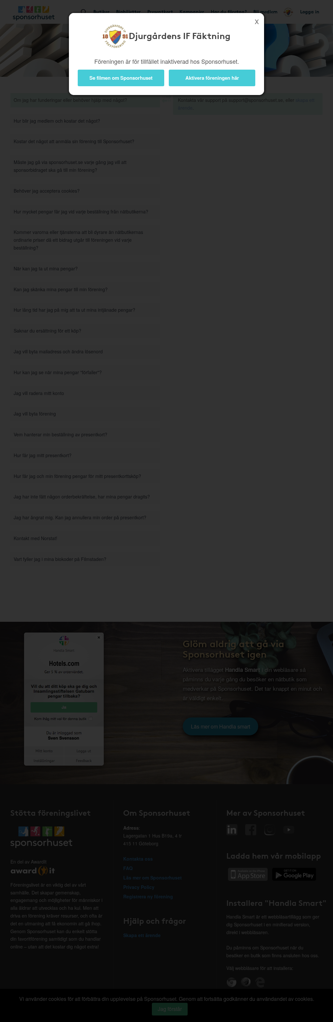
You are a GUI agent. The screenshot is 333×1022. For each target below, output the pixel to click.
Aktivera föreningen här (212, 77)
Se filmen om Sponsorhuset (121, 77)
